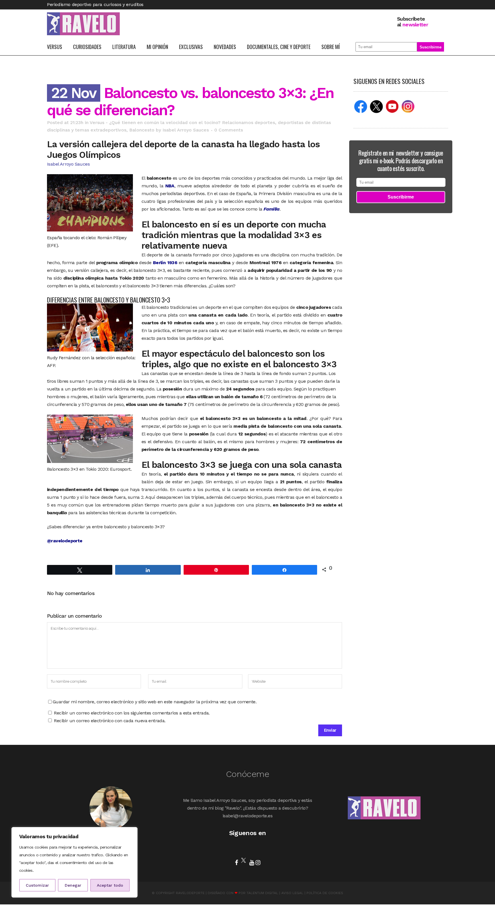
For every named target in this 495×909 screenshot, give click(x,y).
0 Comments (228, 130)
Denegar (73, 885)
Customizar (37, 885)
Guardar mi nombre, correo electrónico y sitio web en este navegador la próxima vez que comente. (154, 701)
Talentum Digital (262, 893)
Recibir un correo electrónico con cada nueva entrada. (109, 720)
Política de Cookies (325, 893)
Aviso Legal (292, 893)
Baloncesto (141, 130)
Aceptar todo (110, 885)
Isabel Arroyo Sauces (185, 130)
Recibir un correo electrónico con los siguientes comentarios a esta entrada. (131, 713)
